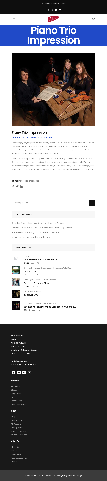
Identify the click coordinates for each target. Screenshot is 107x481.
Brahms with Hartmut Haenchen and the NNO (31, 237)
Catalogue (28, 280)
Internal (27, 256)
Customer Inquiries (19, 434)
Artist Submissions (19, 458)
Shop (13, 416)
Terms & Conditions (19, 431)
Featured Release (40, 268)
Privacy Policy (17, 427)
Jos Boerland (46, 137)
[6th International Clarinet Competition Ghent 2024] (16, 305)
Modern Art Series (18, 404)
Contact (14, 461)
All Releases (16, 386)
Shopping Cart (17, 420)
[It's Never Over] (16, 294)
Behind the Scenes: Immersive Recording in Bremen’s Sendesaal (39, 223)
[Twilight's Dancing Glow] (16, 282)
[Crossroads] (16, 270)
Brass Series (16, 401)
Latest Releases (54, 268)
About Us (15, 447)
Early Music (16, 393)
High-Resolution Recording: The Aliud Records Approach (35, 232)
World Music (67, 268)
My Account (16, 424)
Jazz (25, 291)
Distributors (16, 454)
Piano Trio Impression (28, 180)
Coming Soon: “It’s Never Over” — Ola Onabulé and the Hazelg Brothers (42, 227)
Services (14, 450)
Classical (28, 268)
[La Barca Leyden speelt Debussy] (16, 258)
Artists (33, 137)
